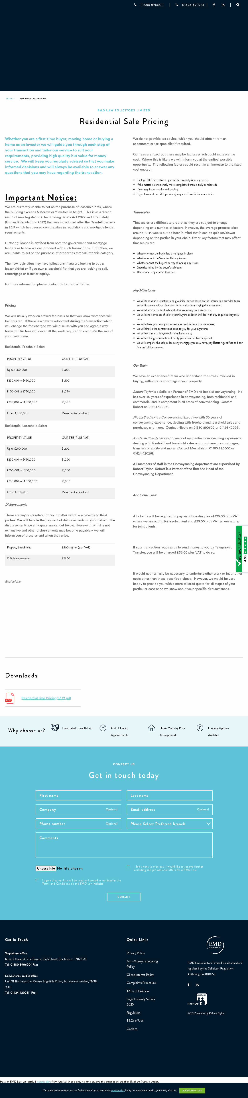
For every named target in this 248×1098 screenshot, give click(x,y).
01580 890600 (20, 964)
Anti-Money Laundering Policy (142, 964)
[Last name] (170, 797)
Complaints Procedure (141, 982)
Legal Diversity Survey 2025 (141, 1002)
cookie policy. (118, 1090)
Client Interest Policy (140, 974)
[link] (9, 98)
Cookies (132, 1028)
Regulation (134, 1012)
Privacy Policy (136, 953)
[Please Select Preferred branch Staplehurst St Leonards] (170, 825)
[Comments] (124, 848)
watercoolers (44, 1082)
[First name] (78, 797)
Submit (123, 897)
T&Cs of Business (138, 991)
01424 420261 (19, 992)
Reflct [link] (216, 1013)
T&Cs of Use (135, 1020)
